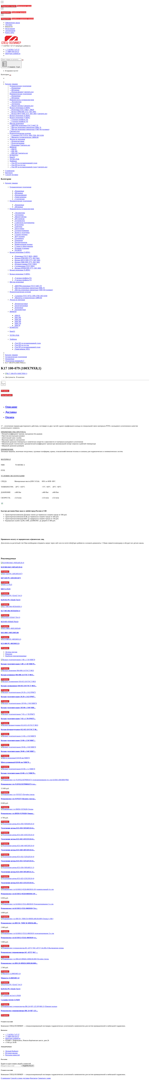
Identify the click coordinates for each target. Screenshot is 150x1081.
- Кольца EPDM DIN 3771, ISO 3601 (27, 268)
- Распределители (20, 242)
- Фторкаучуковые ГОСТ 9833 (25, 264)
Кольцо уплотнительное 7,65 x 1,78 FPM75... (18, 719)
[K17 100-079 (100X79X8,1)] (16, 373)
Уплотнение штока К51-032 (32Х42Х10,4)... (18, 861)
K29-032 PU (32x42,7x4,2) (10, 600)
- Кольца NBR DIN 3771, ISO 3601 (27, 262)
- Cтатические (19, 199)
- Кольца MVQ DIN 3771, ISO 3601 (23, 114)
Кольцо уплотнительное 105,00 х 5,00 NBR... (18, 708)
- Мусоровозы (19, 219)
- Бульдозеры (19, 225)
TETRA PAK (14, 335)
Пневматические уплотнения (21, 201)
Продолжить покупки (9, 6)
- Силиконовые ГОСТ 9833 (24, 266)
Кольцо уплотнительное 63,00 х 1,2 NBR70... (18, 773)
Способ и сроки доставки (20, 1078)
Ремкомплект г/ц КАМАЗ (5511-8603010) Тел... (19, 908)
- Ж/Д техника (19, 236)
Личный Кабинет (11, 1051)
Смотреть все (29, 92)
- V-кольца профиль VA (19, 119)
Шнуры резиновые (17, 282)
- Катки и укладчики (22, 232)
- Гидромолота (19, 221)
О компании (9, 171)
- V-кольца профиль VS (19, 121)
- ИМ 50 (17, 325)
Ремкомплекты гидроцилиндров (22, 209)
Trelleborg (13, 339)
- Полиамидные (20, 310)
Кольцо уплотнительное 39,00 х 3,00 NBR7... (18, 751)
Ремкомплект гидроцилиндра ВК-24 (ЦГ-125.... (19, 1011)
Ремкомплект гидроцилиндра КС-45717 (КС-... (19, 952)
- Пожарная (18, 240)
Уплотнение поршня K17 (14, 361)
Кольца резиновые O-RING (20, 252)
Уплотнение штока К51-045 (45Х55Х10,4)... (18, 839)
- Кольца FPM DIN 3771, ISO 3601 (23, 112)
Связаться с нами (44, 1078)
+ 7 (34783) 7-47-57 (12, 50)
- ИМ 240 (13, 153)
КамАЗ (12, 331)
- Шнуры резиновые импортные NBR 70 (25, 127)
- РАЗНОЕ (18, 250)
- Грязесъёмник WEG (22, 349)
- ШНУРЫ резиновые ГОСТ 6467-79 (24, 125)
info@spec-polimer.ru (12, 53)
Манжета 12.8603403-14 (10, 978)
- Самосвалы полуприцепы (24, 223)
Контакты (9, 173)
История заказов (11, 1053)
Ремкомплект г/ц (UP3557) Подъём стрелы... (18, 799)
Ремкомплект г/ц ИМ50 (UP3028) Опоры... (17, 813)
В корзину (5, 391)
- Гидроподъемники (21, 230)
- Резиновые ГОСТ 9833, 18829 (22, 110)
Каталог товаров (11, 84)
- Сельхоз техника (20, 234)
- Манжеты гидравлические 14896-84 (24, 137)
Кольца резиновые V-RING (20, 274)
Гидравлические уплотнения (20, 187)
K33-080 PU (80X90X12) (10, 643)
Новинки (8, 654)
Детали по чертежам (17, 300)
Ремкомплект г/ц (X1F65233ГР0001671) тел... (18, 784)
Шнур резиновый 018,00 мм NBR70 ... (16, 762)
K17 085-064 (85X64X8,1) (10, 611)
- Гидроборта (19, 238)
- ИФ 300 (13, 151)
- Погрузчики (19, 228)
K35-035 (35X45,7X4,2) (9, 622)
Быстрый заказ (7, 395)
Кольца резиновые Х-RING (20, 270)
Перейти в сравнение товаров (22, 19)
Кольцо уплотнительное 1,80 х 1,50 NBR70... (18, 664)
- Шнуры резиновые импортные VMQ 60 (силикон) (29, 129)
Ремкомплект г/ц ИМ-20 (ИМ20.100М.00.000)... (19, 963)
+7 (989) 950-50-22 (12, 51)
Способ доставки (11, 175)
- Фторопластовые (17, 141)
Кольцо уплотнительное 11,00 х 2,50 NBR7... (18, 740)
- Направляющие (16, 92)
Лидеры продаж (11, 652)
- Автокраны (15, 104)
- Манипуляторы (16, 106)
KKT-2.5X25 (5, 589)
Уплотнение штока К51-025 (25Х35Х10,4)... (18, 883)
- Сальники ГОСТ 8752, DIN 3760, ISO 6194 (27, 135)
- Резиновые (15, 145)
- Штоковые (14, 90)
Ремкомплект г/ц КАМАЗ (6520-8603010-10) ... (19, 894)
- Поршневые (15, 88)
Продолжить (6, 12)
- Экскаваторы (15, 102)
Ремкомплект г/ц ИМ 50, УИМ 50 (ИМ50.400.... (19, 923)
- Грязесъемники (20, 197)
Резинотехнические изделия (20, 292)
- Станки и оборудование (23, 246)
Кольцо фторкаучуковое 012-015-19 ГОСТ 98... (19, 729)
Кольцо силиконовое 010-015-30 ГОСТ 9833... (18, 686)
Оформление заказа (24, 6)
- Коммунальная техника (23, 244)
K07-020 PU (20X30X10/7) (11, 578)
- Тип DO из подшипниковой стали (23, 163)
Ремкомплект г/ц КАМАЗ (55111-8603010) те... (19, 938)
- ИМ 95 (13, 149)
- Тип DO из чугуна (17, 165)
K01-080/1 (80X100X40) (10, 633)
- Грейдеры (18, 227)
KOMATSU (14, 327)
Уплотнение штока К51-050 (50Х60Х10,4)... (18, 828)
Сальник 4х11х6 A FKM (10, 1000)
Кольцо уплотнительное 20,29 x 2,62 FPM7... (18, 697)
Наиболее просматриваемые (15, 656)
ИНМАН (13, 311)
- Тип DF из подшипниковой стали (23, 167)
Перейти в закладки (18, 12)
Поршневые (9, 359)
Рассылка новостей (12, 1055)
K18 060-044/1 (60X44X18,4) (11, 567)
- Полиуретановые (17, 143)
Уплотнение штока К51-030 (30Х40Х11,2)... (18, 872)
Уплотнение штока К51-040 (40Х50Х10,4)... (18, 850)
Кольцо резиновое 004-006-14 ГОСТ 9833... (17, 675)
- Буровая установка (21, 248)
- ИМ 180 (17, 321)
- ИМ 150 (17, 323)
